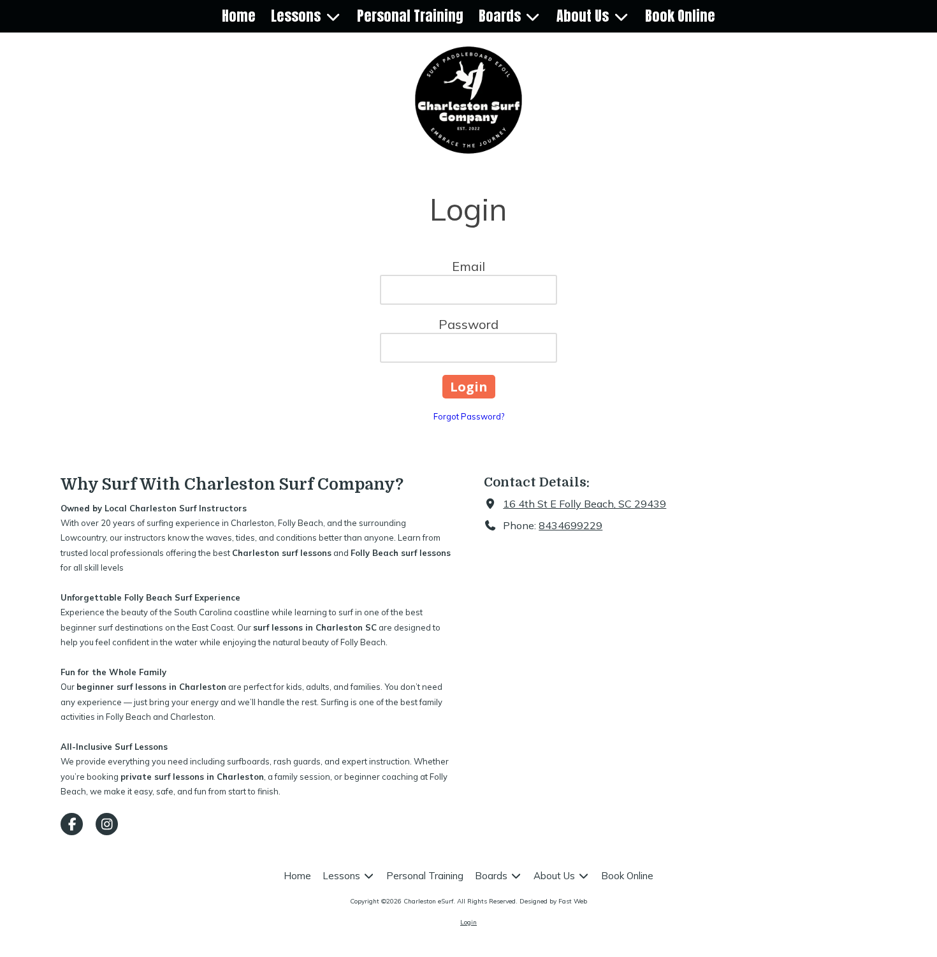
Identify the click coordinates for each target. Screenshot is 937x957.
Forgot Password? (468, 416)
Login (468, 922)
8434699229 (570, 525)
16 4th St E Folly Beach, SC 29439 (584, 503)
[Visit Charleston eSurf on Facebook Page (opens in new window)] (72, 824)
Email (468, 266)
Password (468, 324)
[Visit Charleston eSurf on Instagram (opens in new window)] (107, 824)
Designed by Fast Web (553, 901)
